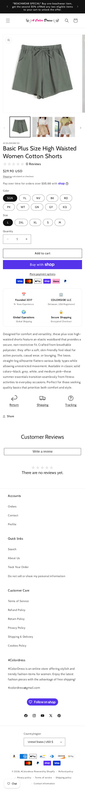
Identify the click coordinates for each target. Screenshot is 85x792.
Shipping (7, 176)
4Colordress (27, 771)
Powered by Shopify (44, 771)
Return (14, 405)
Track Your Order (18, 567)
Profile (12, 524)
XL (35, 222)
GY (51, 207)
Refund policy (66, 771)
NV (38, 198)
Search (12, 549)
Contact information (44, 783)
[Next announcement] (77, 6)
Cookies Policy (17, 645)
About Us (14, 558)
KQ (65, 207)
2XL (21, 222)
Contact (13, 515)
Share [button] (10, 416)
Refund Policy (17, 610)
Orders (12, 506)
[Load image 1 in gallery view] (20, 127)
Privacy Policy (16, 628)
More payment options (42, 274)
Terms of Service (18, 601)
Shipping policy (64, 777)
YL (24, 198)
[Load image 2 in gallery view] (42, 127)
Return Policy (16, 619)
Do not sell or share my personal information (36, 576)
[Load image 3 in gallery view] (65, 127)
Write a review (43, 451)
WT (23, 207)
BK (52, 198)
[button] (8, 20)
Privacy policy (24, 777)
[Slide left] (4, 127)
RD (66, 198)
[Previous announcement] (7, 6)
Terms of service (43, 777)
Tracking (70, 405)
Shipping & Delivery (20, 636)
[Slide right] (80, 127)
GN (37, 207)
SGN (10, 198)
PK (9, 207)
